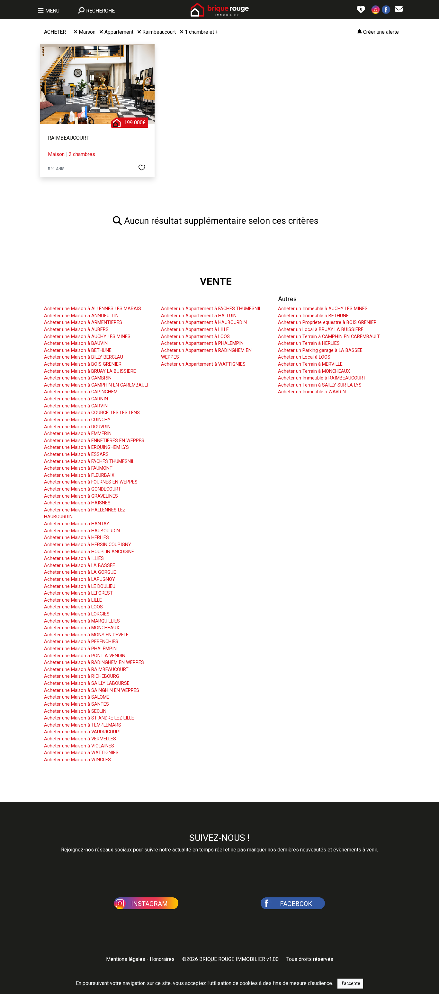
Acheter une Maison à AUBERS (76, 329)
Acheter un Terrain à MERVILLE (310, 364)
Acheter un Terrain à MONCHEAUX (314, 371)
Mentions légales (125, 959)
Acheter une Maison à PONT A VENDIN (84, 655)
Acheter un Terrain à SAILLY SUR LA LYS (320, 385)
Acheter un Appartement (195, 299)
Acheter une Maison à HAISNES (77, 503)
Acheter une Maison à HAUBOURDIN (82, 531)
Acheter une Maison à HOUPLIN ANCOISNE (89, 551)
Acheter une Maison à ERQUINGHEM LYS (86, 447)
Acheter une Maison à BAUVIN (76, 343)
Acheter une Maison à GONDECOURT (82, 489)
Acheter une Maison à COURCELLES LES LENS (92, 412)
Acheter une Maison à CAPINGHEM (81, 392)
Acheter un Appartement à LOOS (195, 336)
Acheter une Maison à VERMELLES (80, 739)
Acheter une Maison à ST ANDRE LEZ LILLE (89, 718)
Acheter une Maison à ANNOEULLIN (81, 315)
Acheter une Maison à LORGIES (77, 614)
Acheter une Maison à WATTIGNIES (81, 752)
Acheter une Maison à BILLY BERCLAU (83, 357)
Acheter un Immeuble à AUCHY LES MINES (323, 308)
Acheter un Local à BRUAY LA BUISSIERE (320, 329)
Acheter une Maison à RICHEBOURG (81, 676)
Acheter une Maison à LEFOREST (78, 593)
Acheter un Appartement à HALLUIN (199, 315)
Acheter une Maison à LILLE (73, 600)
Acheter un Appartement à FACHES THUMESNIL (211, 308)
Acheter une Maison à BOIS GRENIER (82, 364)
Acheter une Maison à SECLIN (75, 711)
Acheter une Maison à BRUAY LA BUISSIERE (90, 371)
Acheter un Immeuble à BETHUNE (313, 315)
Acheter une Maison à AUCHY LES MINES (87, 336)
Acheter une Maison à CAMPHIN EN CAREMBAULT (96, 385)
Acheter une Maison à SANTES (76, 704)
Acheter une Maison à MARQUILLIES (82, 621)
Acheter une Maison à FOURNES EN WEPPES (91, 482)
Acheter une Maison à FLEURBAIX (79, 475)
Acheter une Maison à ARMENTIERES (83, 322)
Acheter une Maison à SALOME (76, 697)
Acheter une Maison (72, 299)
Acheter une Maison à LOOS (73, 607)
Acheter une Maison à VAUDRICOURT (82, 732)
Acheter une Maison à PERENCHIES (81, 641)
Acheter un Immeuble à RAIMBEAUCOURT (322, 378)
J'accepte (350, 983)
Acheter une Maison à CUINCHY (77, 420)
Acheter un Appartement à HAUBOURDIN (204, 322)
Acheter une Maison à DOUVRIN (77, 427)
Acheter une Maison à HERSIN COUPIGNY (87, 544)
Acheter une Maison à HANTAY (76, 524)
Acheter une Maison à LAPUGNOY (79, 579)
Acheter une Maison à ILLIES (74, 558)
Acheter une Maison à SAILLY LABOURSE (87, 683)
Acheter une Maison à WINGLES (77, 760)
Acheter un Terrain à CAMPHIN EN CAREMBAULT (329, 336)
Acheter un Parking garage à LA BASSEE (320, 350)
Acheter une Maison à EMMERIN (78, 433)
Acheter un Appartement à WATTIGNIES (203, 364)
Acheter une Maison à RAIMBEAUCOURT (86, 669)
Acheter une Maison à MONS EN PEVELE (86, 635)
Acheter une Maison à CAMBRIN (78, 378)
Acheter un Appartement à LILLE (195, 329)
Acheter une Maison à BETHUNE (78, 350)
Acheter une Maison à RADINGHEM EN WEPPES (94, 662)
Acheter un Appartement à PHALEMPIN (202, 343)
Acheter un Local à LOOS (304, 357)
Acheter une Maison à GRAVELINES (81, 496)
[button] (376, 9)
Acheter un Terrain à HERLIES (309, 343)
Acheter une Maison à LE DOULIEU (79, 586)
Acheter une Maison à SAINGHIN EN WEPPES (91, 690)
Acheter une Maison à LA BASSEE (79, 565)
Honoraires (162, 959)
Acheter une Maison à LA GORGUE (80, 572)
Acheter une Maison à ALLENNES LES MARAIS (92, 308)
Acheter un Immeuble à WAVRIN (312, 392)
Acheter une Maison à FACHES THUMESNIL (89, 461)
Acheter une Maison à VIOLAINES (79, 746)
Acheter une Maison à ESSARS (76, 454)
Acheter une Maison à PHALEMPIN (80, 648)
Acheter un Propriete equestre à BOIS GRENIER (327, 322)
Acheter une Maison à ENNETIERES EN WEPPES (94, 440)
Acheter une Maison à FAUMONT (78, 468)
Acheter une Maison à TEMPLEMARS (82, 725)
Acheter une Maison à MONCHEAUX (81, 628)
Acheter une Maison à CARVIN (76, 406)
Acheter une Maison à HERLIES (76, 537)
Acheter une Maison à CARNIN (76, 399)
